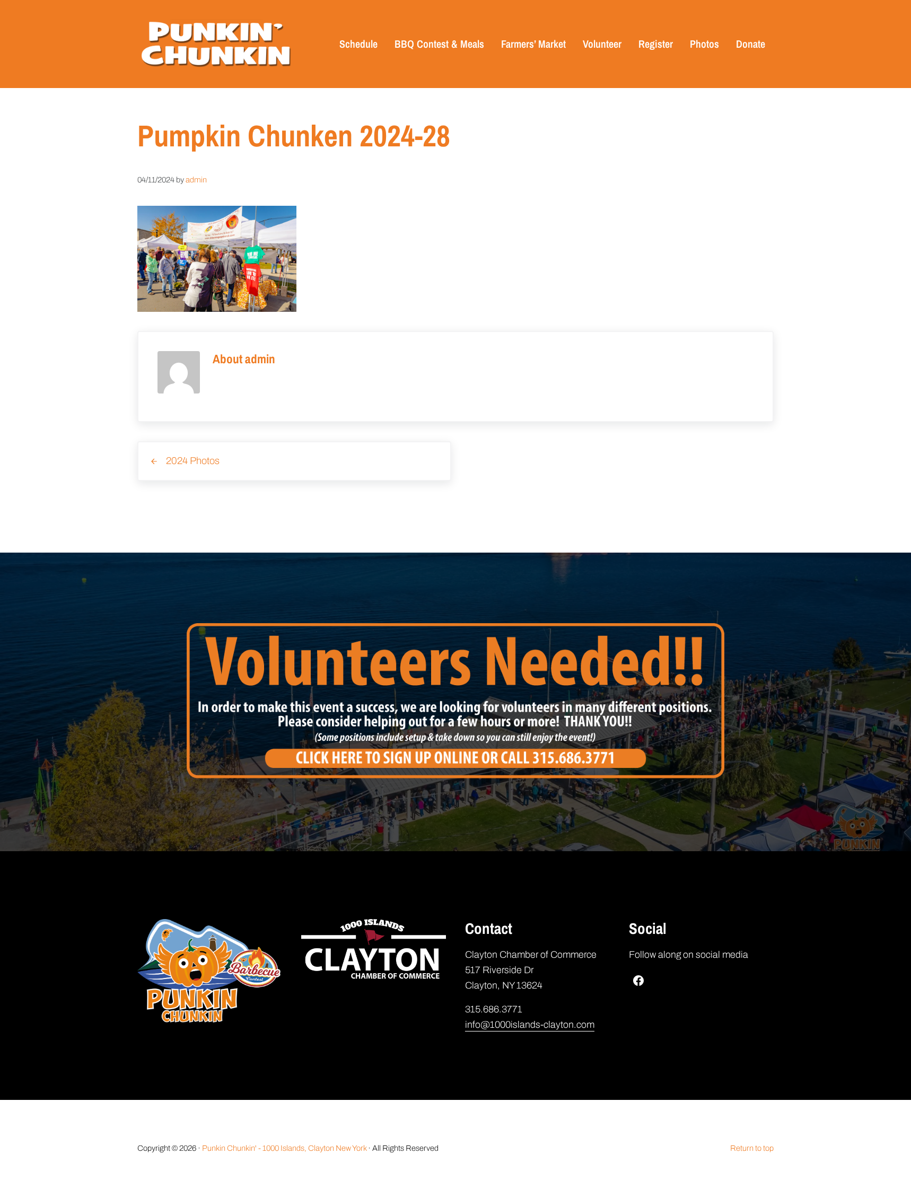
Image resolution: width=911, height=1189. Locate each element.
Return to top (752, 1148)
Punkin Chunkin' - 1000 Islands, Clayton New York (284, 1148)
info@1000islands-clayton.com (529, 1024)
